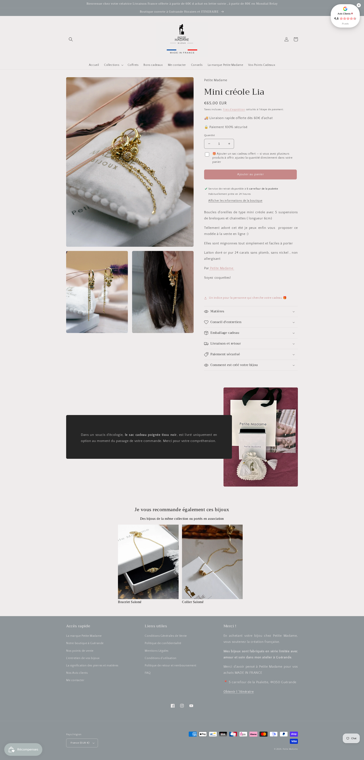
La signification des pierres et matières (92, 665)
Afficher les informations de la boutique (235, 200)
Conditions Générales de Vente (166, 636)
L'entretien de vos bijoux (83, 658)
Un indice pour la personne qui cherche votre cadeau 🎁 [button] (248, 298)
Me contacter (75, 680)
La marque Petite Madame (84, 636)
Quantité (209, 135)
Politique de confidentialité (163, 643)
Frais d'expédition (234, 109)
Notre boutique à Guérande (85, 643)
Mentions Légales (157, 651)
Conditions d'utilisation (160, 658)
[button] (70, 39)
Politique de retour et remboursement (170, 665)
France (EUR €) (80, 742)
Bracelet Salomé (130, 602)
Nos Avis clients (77, 673)
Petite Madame (221, 268)
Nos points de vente (79, 651)
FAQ (148, 673)
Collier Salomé (192, 602)
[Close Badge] (359, 5)
